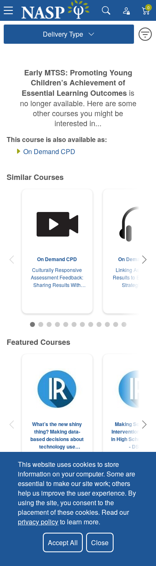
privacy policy (38, 521)
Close (100, 542)
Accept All (63, 542)
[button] (12, 259)
